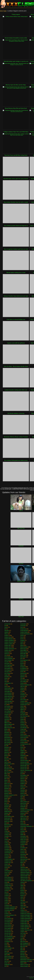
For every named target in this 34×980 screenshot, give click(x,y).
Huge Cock (23, 839)
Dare (5, 951)
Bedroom (6, 759)
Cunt (5, 943)
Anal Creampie (8, 660)
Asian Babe (7, 691)
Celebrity (6, 846)
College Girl (7, 884)
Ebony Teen (23, 655)
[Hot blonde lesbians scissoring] (16, 424)
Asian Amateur (7, 688)
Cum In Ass (7, 923)
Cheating (6, 849)
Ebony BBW (23, 650)
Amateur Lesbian (8, 643)
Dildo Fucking (7, 956)
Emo (21, 658)
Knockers (22, 893)
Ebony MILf (23, 653)
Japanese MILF (24, 875)
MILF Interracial (24, 944)
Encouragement (24, 660)
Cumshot (6, 940)
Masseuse (22, 956)
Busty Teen (7, 821)
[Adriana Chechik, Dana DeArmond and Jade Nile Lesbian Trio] (16, 307)
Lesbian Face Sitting (25, 916)
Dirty (5, 959)
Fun (21, 745)
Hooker (22, 828)
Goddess (22, 783)
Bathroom (6, 752)
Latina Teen (23, 907)
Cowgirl (6, 902)
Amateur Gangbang (9, 640)
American (6, 653)
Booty (5, 801)
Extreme (22, 676)
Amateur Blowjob (8, 638)
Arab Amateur (7, 683)
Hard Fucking (23, 811)
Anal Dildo (6, 663)
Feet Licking (23, 699)
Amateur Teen (7, 647)
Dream (22, 635)
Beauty (6, 755)
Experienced (23, 673)
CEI (5, 829)
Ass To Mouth (7, 711)
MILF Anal (22, 941)
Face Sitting (23, 681)
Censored (6, 847)
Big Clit (6, 765)
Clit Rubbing (7, 870)
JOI (21, 865)
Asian (5, 686)
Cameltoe (6, 833)
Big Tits (6, 770)
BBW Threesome (8, 727)
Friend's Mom (23, 740)
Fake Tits (22, 686)
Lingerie (22, 931)
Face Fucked (23, 680)
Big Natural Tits (8, 768)
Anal (5, 655)
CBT (5, 828)
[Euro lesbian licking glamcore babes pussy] (16, 471)
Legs (21, 908)
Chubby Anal (7, 861)
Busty (5, 814)
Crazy (5, 903)
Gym (21, 796)
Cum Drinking (7, 920)
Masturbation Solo (24, 961)
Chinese (6, 854)
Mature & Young (24, 964)
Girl (21, 773)
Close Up (6, 872)
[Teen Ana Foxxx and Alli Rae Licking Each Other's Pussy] (16, 166)
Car (5, 838)
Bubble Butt (7, 811)
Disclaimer (31, 977)
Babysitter (6, 732)
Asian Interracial (8, 696)
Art (5, 684)
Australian (6, 717)
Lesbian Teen (23, 928)
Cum (5, 916)
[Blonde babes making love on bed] (16, 284)
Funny (21, 747)
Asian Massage (8, 701)
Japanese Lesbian (24, 874)
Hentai (22, 814)
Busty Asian (7, 818)
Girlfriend (22, 777)
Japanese (22, 867)
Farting (22, 689)
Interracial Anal (23, 859)
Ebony (21, 645)
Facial (21, 683)
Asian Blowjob (7, 693)
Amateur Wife (7, 650)
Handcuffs (22, 806)
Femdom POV (23, 704)
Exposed (22, 675)
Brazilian (6, 806)
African (6, 633)
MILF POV (22, 946)
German (22, 759)
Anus (5, 680)
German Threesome (25, 770)
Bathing (6, 750)
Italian (21, 862)
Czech (5, 946)
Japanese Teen (24, 879)
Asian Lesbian (7, 698)
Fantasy (22, 688)
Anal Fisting (7, 666)
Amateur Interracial (8, 642)
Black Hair (6, 786)
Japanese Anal (23, 869)
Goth (21, 788)
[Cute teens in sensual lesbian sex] (16, 330)
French (22, 734)
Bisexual (6, 777)
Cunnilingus (7, 941)
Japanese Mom (24, 877)
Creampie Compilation (9, 907)
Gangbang (22, 755)
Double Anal (23, 629)
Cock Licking (7, 877)
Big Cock (6, 767)
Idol (21, 846)
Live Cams (22, 933)
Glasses (22, 780)
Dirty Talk (6, 961)
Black (5, 782)
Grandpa (22, 791)
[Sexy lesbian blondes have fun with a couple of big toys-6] (16, 213)
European (22, 666)
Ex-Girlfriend (23, 668)
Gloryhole (22, 782)
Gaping (22, 757)
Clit (5, 869)
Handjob (22, 808)
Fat (21, 691)
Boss (5, 803)
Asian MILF (7, 699)
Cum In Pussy (7, 926)
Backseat (6, 735)
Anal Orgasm (7, 670)
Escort (21, 663)
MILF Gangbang (24, 943)
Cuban (6, 912)
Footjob (22, 729)
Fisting (22, 719)
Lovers (22, 935)
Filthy (21, 711)
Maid (21, 949)
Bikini (5, 773)
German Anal (23, 762)
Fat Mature (22, 694)
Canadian (6, 836)
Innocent (22, 851)
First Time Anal (23, 716)
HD (21, 798)
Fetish (21, 706)
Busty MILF (7, 819)
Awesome (6, 719)
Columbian (7, 887)
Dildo (5, 954)
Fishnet (22, 717)
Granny (22, 793)
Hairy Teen (23, 805)
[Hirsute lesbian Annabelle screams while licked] (16, 49)
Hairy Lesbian (23, 801)
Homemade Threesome (26, 826)
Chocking (6, 856)
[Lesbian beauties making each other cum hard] (16, 401)
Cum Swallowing (8, 936)
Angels (6, 675)
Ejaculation (23, 657)
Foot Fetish (23, 726)
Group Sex (22, 795)
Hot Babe (22, 831)
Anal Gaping (7, 668)
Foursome (22, 731)
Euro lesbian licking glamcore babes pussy (16, 460)
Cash (5, 841)
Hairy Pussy (23, 803)
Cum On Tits (7, 935)
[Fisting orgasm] (16, 25)
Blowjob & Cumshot (9, 795)
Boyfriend (6, 805)
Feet (21, 698)
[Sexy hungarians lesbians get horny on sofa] (16, 260)
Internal (22, 856)
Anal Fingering (7, 665)
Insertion (22, 852)
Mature (22, 963)
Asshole (6, 714)
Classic (6, 864)
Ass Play (6, 709)
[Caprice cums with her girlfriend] (16, 354)
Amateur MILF (7, 645)
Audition (6, 716)
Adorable (6, 630)
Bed (5, 757)
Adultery (6, 632)
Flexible (22, 724)
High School (23, 819)
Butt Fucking (7, 824)
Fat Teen (22, 696)
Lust (21, 938)
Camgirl (6, 834)
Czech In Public (8, 948)
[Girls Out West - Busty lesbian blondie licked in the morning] (16, 377)
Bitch (5, 778)
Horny (21, 829)
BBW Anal (6, 722)
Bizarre (6, 780)
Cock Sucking (7, 880)
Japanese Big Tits (24, 870)
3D (5, 625)
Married (22, 953)
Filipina (22, 709)
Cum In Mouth (7, 925)
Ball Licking (7, 740)
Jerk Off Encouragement (26, 880)
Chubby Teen (7, 862)
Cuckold (6, 913)
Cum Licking (7, 928)
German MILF (23, 765)
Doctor (6, 963)
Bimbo (5, 775)
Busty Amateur (7, 816)
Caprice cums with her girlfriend (16, 343)
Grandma (22, 790)
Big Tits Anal (7, 772)
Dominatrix (23, 625)
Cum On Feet (7, 933)
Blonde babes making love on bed (16, 272)
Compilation (7, 889)
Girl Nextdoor (23, 775)
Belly (5, 760)
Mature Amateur (24, 966)
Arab (5, 681)
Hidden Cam (23, 816)
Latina (21, 905)
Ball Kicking (7, 739)
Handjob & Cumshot (25, 810)
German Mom (23, 767)
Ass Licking (7, 708)
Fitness (22, 721)
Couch (6, 897)
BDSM (5, 729)
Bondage (6, 796)
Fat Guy (22, 693)
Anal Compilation (8, 658)
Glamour (22, 778)
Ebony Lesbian (24, 652)
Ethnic (21, 665)
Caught (6, 844)
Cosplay (6, 893)
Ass (5, 704)
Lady (21, 900)
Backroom (6, 734)
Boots (5, 800)
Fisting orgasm (16, 14)
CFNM (5, 831)
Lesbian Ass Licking (25, 913)
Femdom (22, 701)
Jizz (21, 884)
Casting (6, 842)
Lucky (21, 936)
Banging (6, 744)
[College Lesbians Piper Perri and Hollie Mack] (16, 143)
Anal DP (6, 661)
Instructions (23, 854)
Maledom (22, 951)
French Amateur (24, 735)
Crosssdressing (8, 910)
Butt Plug (6, 826)
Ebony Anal (23, 648)
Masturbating (23, 958)
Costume (6, 895)
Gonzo (22, 785)
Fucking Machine (24, 744)
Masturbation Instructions (26, 959)
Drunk (21, 638)
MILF (21, 940)
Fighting (22, 708)
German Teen (23, 768)
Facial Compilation (24, 684)
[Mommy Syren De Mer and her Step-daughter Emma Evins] (16, 96)
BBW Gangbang (8, 724)
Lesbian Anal (23, 912)
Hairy (21, 800)
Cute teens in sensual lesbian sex (16, 319)
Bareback (6, 747)
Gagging (22, 752)
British (5, 808)
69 (5, 629)
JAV (21, 864)
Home (21, 823)
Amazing (6, 652)
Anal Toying (7, 673)
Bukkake (6, 813)
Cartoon (6, 839)
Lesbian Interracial (24, 920)
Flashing (22, 722)
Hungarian (22, 842)
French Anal (23, 737)
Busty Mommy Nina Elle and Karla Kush (16, 108)
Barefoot (6, 749)
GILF (21, 749)
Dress (21, 637)
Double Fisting (23, 632)
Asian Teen (7, 703)
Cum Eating (7, 921)
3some (6, 627)
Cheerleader (7, 852)
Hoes (21, 821)
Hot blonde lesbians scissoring (15, 413)
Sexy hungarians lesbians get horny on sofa (16, 249)
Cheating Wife (7, 851)
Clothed (6, 874)
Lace (21, 898)
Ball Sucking (7, 742)
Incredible (22, 847)
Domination (23, 624)
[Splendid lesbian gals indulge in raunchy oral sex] (16, 72)
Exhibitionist (23, 670)
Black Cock (7, 783)
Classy (6, 867)
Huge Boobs (23, 838)
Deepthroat (7, 953)
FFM (21, 678)
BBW (5, 721)
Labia (21, 897)
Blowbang (6, 791)
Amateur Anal (7, 637)
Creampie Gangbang (9, 908)
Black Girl (6, 785)
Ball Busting (7, 737)
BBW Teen (6, 726)
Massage (22, 954)
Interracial (22, 857)
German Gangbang (25, 763)
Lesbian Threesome (25, 930)
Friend (21, 739)
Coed (5, 882)
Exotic (21, 671)
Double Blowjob (24, 630)
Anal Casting (7, 657)
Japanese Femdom (25, 872)
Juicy (21, 887)
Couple (6, 900)
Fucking (22, 742)
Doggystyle (7, 964)
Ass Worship (7, 712)
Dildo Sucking (7, 958)
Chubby (6, 857)
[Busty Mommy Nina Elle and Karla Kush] (16, 119)
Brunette (6, 810)
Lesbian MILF (23, 921)
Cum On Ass (7, 930)
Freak (21, 732)
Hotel (21, 833)
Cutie (5, 944)
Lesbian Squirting (24, 926)
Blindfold (6, 788)
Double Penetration (25, 633)
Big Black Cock (8, 763)
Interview (22, 861)
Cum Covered (7, 918)
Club (5, 875)
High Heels (23, 818)
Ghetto (22, 772)
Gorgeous (22, 786)
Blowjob (6, 793)
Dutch (21, 642)
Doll (5, 966)
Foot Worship (23, 727)
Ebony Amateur (24, 647)
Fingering (22, 712)
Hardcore (22, 813)
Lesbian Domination (25, 915)
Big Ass (6, 762)
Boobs (5, 798)
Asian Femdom (8, 694)
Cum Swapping (8, 938)
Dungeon (22, 640)
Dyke (21, 643)
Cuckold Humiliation (9, 915)
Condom (6, 890)
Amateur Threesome (9, 648)
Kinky (21, 889)
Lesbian (22, 910)
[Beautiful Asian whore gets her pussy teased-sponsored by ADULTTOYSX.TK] (16, 190)
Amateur (6, 635)
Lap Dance (23, 902)
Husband (22, 844)
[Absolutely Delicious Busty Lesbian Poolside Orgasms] (16, 448)
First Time (22, 714)
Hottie (21, 834)
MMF (21, 948)
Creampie (6, 905)
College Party (7, 885)
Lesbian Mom (23, 923)
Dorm (21, 627)
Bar (5, 745)
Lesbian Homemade (25, 918)
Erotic (21, 661)
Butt (5, 823)
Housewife (22, 836)
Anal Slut (6, 671)
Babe (5, 731)
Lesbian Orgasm (24, 925)
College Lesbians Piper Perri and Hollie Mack (15, 131)
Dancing (6, 949)
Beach (5, 754)
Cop (5, 892)
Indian (21, 849)
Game (21, 754)
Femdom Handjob (24, 703)
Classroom (7, 865)
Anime (5, 678)
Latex (21, 903)
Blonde (6, 790)
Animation (6, 676)
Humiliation (23, 841)
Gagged (22, 750)
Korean (22, 895)
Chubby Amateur (8, 859)
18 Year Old (7, 624)
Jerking (22, 882)
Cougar (6, 898)
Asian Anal (7, 689)
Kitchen (22, 892)
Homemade (23, 824)
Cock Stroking (7, 879)
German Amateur (24, 760)
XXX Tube (3, 11)
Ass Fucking (7, 706)
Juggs (21, 885)
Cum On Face (7, 931)
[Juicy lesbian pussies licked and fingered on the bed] (16, 237)
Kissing (22, 890)
